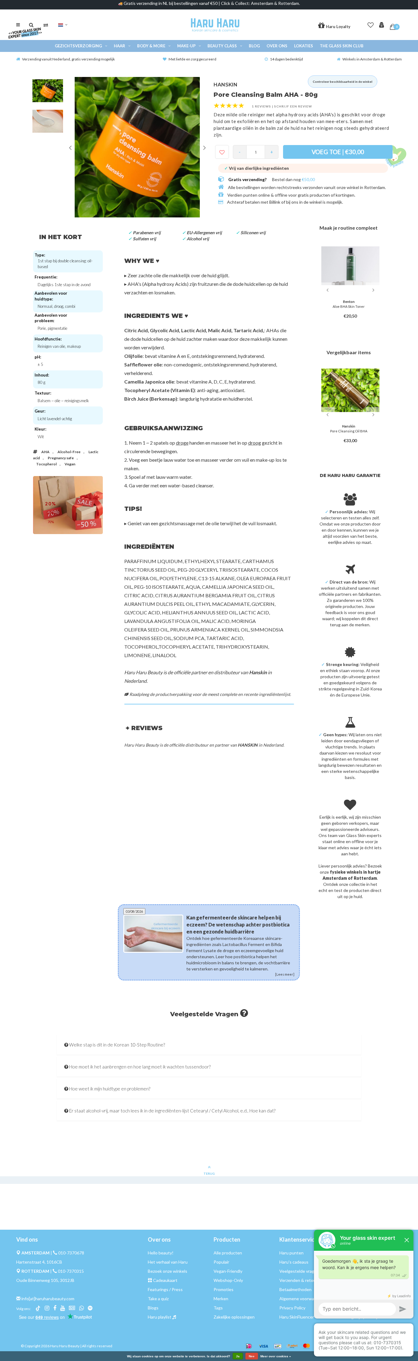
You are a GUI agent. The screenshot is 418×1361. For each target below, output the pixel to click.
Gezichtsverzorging (78, 45)
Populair (221, 1262)
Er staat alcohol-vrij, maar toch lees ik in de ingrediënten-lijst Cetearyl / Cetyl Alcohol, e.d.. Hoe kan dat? (171, 1110)
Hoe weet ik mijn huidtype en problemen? (109, 1088)
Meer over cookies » (275, 1356)
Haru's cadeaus (293, 1262)
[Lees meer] (284, 974)
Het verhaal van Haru (168, 1262)
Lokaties (303, 45)
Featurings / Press (165, 1289)
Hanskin (258, 672)
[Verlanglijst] (370, 23)
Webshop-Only (228, 1280)
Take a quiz (158, 1298)
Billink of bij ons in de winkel (295, 202)
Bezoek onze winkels (167, 1271)
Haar (119, 45)
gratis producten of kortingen (326, 195)
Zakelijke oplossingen (234, 1316)
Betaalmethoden (295, 1289)
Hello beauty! (161, 1252)
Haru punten (291, 1252)
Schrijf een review (293, 106)
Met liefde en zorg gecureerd (192, 59)
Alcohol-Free (69, 451)
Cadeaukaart (165, 1280)
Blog (254, 45)
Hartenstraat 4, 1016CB (39, 1262)
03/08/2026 (134, 911)
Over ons (277, 45)
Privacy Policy (292, 1307)
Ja (238, 1356)
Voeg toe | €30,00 (338, 151)
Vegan (70, 464)
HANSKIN (225, 85)
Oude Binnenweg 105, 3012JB (45, 1280)
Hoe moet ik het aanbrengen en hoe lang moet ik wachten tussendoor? (139, 1066)
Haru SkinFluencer (296, 1316)
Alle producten (228, 1252)
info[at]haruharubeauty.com (47, 1298)
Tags (218, 1307)
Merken (221, 1298)
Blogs (153, 1307)
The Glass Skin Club (342, 45)
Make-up (186, 45)
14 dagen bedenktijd (286, 59)
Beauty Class (222, 45)
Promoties (223, 1289)
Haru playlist (159, 1316)
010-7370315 (71, 1271)
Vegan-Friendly (228, 1271)
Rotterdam (374, 187)
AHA (45, 451)
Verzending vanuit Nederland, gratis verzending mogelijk (68, 59)
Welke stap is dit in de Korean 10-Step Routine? (116, 1044)
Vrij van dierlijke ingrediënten (256, 168)
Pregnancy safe (61, 458)
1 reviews (261, 106)
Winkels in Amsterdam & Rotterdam (372, 59)
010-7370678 (71, 1252)
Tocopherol (46, 464)
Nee (252, 1356)
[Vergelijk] (45, 24)
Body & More (151, 45)
